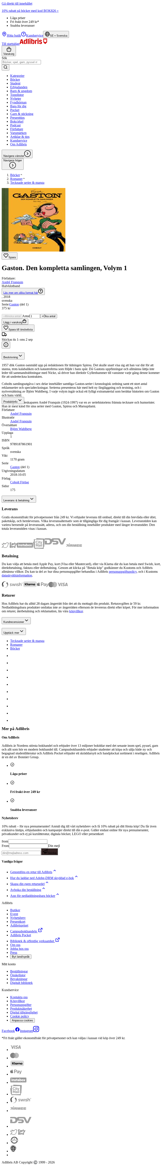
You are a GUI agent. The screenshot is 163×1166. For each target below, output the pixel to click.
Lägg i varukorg (12, 322)
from (5, 841)
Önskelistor (17, 975)
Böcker (15, 648)
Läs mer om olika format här (20, 292)
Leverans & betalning (16, 500)
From (5, 846)
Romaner (16, 644)
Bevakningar (18, 979)
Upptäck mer (11, 632)
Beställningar (19, 971)
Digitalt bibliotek (21, 983)
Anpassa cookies (22, 1020)
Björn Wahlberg (21, 429)
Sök (4, 58)
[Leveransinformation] (6, 345)
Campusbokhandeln (23, 931)
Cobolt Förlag (19, 482)
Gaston (14, 304)
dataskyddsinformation (17, 575)
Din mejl (54, 849)
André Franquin (12, 282)
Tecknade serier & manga (27, 641)
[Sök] (5, 67)
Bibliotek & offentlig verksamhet (32, 941)
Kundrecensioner (13, 622)
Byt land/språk (21, 956)
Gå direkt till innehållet (17, 3)
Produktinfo (10, 401)
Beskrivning (10, 357)
